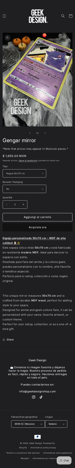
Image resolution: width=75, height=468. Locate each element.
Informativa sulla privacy (43, 447)
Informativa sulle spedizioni (57, 453)
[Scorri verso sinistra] (30, 133)
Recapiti (25, 458)
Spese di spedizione (28, 160)
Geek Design (35, 443)
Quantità (7, 197)
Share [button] (10, 339)
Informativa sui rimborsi (45, 458)
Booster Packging (13, 182)
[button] (4, 16)
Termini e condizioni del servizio (23, 453)
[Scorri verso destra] (45, 133)
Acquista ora (37, 227)
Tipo (5, 166)
